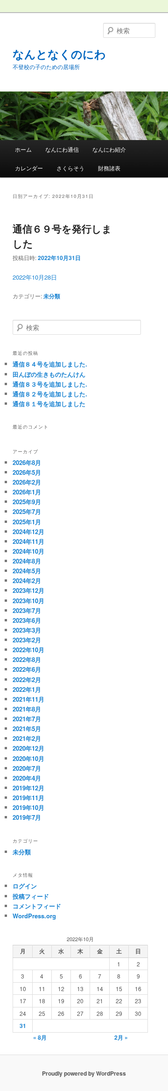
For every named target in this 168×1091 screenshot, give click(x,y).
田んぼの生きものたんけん (49, 374)
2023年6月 (27, 620)
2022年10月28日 (35, 277)
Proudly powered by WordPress (84, 1073)
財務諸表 (109, 168)
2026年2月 (27, 482)
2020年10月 (28, 758)
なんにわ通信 (62, 149)
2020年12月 (28, 748)
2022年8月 (27, 659)
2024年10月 (28, 551)
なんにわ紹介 (109, 149)
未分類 (51, 296)
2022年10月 (28, 649)
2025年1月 (27, 521)
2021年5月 (27, 728)
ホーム (23, 149)
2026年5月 (27, 472)
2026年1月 (27, 491)
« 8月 (40, 1037)
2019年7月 (27, 817)
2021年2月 (27, 738)
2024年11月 (28, 541)
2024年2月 (27, 580)
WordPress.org (34, 915)
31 (23, 1025)
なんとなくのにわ (59, 54)
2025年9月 (27, 501)
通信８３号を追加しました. (50, 384)
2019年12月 (28, 787)
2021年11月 (28, 699)
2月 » (121, 1037)
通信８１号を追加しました (49, 403)
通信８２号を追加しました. (50, 393)
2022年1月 (27, 689)
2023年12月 (28, 590)
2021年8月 (27, 708)
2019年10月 (28, 807)
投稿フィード (31, 896)
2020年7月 (27, 768)
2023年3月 (27, 630)
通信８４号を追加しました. (50, 363)
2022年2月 (27, 679)
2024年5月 (27, 570)
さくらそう (70, 168)
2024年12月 (28, 531)
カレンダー (29, 168)
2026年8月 (27, 462)
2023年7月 (27, 610)
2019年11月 (28, 797)
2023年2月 (27, 639)
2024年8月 (27, 560)
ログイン (25, 885)
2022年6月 (27, 669)
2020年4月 (27, 778)
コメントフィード (37, 905)
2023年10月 (28, 600)
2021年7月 (27, 718)
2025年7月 (27, 511)
